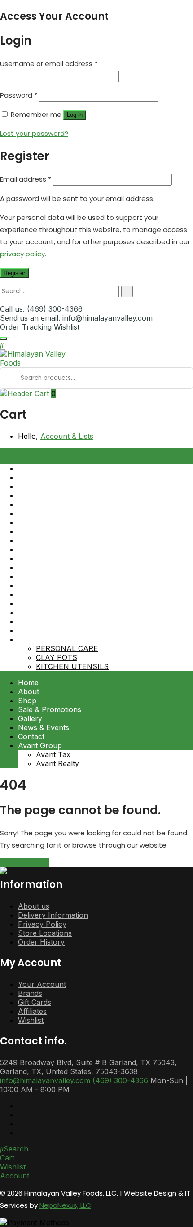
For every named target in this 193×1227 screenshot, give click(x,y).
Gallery (30, 718)
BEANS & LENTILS (50, 495)
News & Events (43, 727)
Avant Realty (57, 763)
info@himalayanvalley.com (107, 317)
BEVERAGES (39, 504)
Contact (31, 736)
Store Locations (45, 932)
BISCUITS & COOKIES (56, 513)
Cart (7, 1157)
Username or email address (48, 63)
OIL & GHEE (38, 612)
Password (18, 95)
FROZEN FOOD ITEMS (57, 594)
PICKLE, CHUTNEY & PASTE (68, 540)
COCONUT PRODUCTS (58, 549)
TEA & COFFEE (44, 621)
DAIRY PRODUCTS (51, 558)
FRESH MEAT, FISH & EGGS (67, 576)
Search (16, 1148)
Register (14, 273)
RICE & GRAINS (45, 603)
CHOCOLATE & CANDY (58, 531)
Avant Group (40, 745)
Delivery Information (53, 914)
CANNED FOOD (45, 522)
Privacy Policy (42, 923)
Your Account (42, 984)
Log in (75, 115)
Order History (41, 941)
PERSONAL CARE (67, 648)
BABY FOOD (39, 477)
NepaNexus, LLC (65, 1205)
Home (28, 682)
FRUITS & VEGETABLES (60, 585)
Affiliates (32, 1011)
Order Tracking (27, 326)
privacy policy (22, 254)
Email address (25, 179)
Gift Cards (34, 1002)
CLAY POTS (56, 657)
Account (14, 1175)
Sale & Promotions (49, 709)
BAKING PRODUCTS (54, 486)
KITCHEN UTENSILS (72, 666)
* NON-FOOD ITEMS (54, 639)
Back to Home (24, 862)
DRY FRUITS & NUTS (55, 567)
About (28, 691)
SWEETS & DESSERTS (57, 630)
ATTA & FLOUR (44, 468)
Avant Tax (53, 754)
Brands (30, 993)
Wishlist (66, 326)
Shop (27, 700)
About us (33, 905)
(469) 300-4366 (55, 308)
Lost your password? (34, 133)
